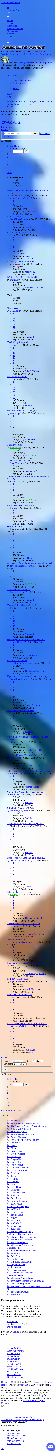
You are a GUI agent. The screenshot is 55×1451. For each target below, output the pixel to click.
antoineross (30, 439)
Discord (14, 114)
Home (10, 20)
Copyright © (7, 1382)
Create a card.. (13, 308)
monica (28, 256)
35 (14, 318)
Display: (8, 1061)
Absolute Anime (14, 10)
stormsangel (15, 413)
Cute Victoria (16, 463)
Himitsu (13, 508)
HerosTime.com (14, 1438)
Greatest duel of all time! (18, 589)
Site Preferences (11, 1425)
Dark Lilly (15, 279)
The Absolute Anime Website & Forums (29, 196)
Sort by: (28, 1061)
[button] (13, 146)
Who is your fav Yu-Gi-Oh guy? (22, 410)
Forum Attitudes (14, 216)
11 (14, 355)
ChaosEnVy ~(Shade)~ (35, 934)
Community (12, 31)
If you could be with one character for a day (27, 676)
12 (14, 358)
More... (10, 36)
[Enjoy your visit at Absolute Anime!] (23, 49)
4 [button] (7, 162)
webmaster (15, 195)
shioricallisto (16, 642)
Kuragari (14, 894)
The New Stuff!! (14, 445)
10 (14, 353)
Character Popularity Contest (20, 710)
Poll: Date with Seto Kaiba (19, 994)
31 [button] (8, 170)
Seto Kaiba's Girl (18, 860)
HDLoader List (14, 1374)
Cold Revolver (31, 227)
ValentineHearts (32, 786)
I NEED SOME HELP (18, 978)
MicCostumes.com (15, 1441)
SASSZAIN (15, 447)
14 (14, 363)
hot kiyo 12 (30, 272)
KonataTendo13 (32, 705)
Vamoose (14, 481)
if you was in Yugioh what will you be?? (25, 823)
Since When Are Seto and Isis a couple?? (26, 857)
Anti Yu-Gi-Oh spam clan (19, 232)
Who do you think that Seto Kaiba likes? (26, 639)
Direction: (8, 1063)
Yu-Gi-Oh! (11, 122)
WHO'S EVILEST (16, 526)
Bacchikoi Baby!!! (33, 765)
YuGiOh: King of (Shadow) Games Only (26, 755)
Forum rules (6, 127)
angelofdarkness (17, 981)
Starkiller (14, 742)
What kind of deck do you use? (21, 892)
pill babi (28, 558)
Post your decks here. (17, 376)
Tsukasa (28, 405)
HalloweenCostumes (16, 1435)
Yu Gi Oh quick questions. (19, 342)
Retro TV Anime (15, 28)
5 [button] (7, 164)
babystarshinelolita (33, 750)
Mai (12, 235)
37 (14, 324)
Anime (10, 23)
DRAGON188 (32, 371)
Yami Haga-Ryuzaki (19, 219)
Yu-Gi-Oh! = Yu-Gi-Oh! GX (20, 808)
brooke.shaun (31, 655)
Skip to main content (10, 2)
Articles (10, 33)
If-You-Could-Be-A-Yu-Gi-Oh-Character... (27, 1023)
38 (14, 326)
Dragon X (29, 337)
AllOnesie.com (14, 1443)
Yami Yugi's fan (17, 794)
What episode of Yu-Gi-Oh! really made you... (28, 771)
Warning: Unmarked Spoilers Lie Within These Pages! (26, 54)
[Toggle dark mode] (8, 16)
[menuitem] (22, 80)
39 (14, 329)
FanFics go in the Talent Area (20, 261)
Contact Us (38, 1382)
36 (14, 321)
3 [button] (7, 159)
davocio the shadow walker (22, 566)
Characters (12, 26)
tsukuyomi (15, 310)
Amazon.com (13, 1433)
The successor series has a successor (23, 923)
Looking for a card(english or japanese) (25, 963)
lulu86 (28, 886)
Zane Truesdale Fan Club (19, 460)
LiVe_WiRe (15, 758)
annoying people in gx (17, 939)
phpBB (16, 1331)
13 (14, 360)
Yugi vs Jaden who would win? (21, 605)
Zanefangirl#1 (31, 471)
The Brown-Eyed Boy (20, 663)
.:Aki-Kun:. (30, 1049)
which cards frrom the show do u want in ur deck (30, 563)
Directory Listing (15, 1377)
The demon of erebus (34, 918)
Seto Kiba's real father (17, 660)
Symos (13, 345)
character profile (43, 62)
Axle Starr (29, 521)
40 (14, 395)
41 (14, 397)
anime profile (24, 62)
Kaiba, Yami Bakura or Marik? (21, 505)
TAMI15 (29, 731)
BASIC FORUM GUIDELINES (22, 277)
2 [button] (7, 156)
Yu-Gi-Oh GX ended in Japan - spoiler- (25, 792)
